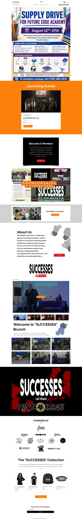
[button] (55, 215)
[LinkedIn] (40, 1)
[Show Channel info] (68, 279)
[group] (41, 482)
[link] (55, 211)
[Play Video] (20, 318)
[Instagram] (42, 1)
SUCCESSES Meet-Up (31, 118)
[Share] (65, 279)
